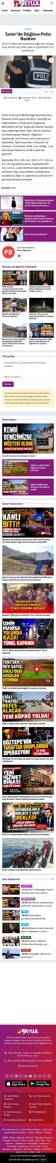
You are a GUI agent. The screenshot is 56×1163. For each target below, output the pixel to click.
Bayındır (30, 1137)
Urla (38, 1152)
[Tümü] (52, 879)
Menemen (17, 1149)
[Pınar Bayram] (8, 252)
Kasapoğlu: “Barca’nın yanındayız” (36, 955)
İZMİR (5, 1137)
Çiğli (37, 1140)
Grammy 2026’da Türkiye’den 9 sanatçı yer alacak (34, 943)
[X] (12, 1076)
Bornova (16, 1140)
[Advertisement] (28, 992)
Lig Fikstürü (47, 1129)
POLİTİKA (26, 950)
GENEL (28, 29)
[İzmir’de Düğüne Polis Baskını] (28, 71)
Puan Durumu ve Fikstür (13, 1113)
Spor (37, 10)
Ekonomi (15, 10)
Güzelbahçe (20, 1143)
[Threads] (40, 1076)
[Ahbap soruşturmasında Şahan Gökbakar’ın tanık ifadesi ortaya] (41, 277)
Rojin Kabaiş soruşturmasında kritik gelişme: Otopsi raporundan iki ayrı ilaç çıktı (14, 290)
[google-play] (40, 1084)
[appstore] (15, 1084)
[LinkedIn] (26, 1076)
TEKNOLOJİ (26, 886)
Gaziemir (9, 1143)
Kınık (38, 1146)
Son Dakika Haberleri (16, 1120)
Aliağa (12, 1137)
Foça (49, 1140)
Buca (23, 1140)
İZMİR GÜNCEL (28, 899)
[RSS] (49, 1076)
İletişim (39, 1132)
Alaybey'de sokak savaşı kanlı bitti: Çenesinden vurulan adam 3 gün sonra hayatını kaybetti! (37, 904)
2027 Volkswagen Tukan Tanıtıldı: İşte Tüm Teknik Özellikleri (37, 891)
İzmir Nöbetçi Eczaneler (12, 1097)
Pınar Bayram (12, 98)
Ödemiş (37, 1149)
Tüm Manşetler (39, 1112)
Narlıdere (28, 1149)
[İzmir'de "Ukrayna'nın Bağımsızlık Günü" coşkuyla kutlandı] (41, 305)
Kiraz (32, 1146)
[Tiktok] (35, 1076)
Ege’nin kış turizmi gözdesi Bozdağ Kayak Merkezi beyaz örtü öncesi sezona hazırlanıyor (13, 342)
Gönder (8, 384)
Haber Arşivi (38, 1120)
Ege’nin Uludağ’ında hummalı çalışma (10, 315)
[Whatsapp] (44, 1076)
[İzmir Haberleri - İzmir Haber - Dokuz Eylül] (27, 3)
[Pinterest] (16, 1076)
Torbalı (31, 1152)
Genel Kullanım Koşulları (16, 1132)
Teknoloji (48, 10)
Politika (27, 10)
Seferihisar (47, 1149)
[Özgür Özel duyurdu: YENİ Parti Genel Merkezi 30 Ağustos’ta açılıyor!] (41, 330)
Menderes (7, 1149)
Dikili (43, 1140)
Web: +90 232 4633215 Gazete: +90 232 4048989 (29, 1061)
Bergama (48, 1137)
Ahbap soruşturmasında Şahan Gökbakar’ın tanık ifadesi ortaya (40, 289)
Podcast (47, 1132)
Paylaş (8, 91)
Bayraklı (39, 1137)
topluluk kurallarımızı (29, 393)
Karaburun (44, 1143)
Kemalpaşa (23, 1146)
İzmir (5, 10)
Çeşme (31, 1140)
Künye (31, 1132)
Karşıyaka (11, 1146)
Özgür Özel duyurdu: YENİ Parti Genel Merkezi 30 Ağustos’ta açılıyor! (40, 341)
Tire (25, 1152)
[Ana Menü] (3, 3)
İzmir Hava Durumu (41, 1096)
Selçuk (19, 1152)
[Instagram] (21, 1076)
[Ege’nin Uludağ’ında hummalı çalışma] (14, 305)
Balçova (20, 1137)
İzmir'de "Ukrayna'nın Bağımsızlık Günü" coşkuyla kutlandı (41, 316)
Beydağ (7, 1140)
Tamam (43, 1160)
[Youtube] (30, 1076)
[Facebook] (7, 1076)
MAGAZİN (26, 937)
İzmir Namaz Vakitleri (11, 1105)
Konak (45, 1146)
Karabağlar (32, 1143)
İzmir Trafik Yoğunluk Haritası (40, 1105)
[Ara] (51, 3)
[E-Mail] (19, 256)
